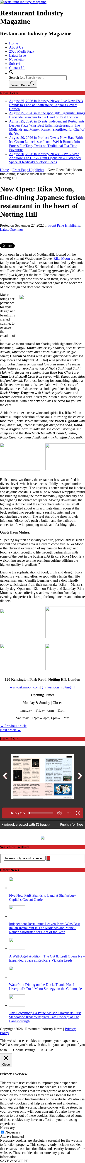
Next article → (10, 730)
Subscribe (16, 64)
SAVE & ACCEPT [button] (14, 1161)
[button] (11, 73)
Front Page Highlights (64, 225)
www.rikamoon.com (24, 687)
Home (13, 43)
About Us (16, 47)
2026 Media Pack (21, 51)
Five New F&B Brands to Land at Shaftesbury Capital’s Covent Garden (42, 897)
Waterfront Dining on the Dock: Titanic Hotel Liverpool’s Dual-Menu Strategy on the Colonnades (46, 987)
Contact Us (17, 68)
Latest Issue (17, 55)
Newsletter (16, 59)
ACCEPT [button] (48, 1050)
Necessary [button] (7, 1128)
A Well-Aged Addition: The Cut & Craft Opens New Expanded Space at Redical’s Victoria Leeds (47, 958)
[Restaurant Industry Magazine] (23, 2)
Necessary (12, 1132)
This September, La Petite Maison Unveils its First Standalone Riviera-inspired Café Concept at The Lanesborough (45, 1017)
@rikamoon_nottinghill (58, 687)
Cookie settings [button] (24, 1050)
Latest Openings (11, 229)
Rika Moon (61, 258)
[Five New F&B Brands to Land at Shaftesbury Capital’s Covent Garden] (17, 888)
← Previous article (13, 726)
